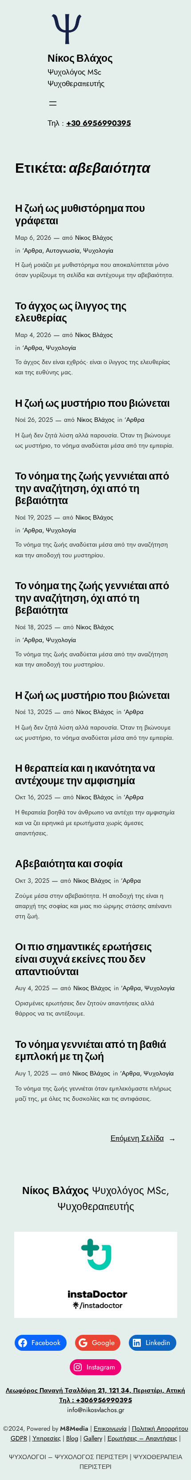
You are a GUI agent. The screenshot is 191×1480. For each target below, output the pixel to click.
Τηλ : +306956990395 (95, 1400)
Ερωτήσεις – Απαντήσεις (142, 1438)
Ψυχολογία (98, 250)
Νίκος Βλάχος (80, 58)
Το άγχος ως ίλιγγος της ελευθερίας (71, 312)
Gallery (93, 1438)
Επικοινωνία (110, 1428)
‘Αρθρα (32, 250)
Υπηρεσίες (46, 1438)
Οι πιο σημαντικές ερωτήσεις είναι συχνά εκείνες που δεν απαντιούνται (83, 959)
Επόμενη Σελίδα (143, 1138)
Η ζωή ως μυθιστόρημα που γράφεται (80, 214)
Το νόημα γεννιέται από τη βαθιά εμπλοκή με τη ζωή (90, 1051)
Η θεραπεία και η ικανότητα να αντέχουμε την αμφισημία (85, 774)
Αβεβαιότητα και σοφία (69, 864)
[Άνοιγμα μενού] (53, 103)
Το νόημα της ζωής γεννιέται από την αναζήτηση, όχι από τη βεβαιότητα (92, 488)
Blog (72, 1438)
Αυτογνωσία (63, 250)
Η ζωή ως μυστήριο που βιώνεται (92, 403)
